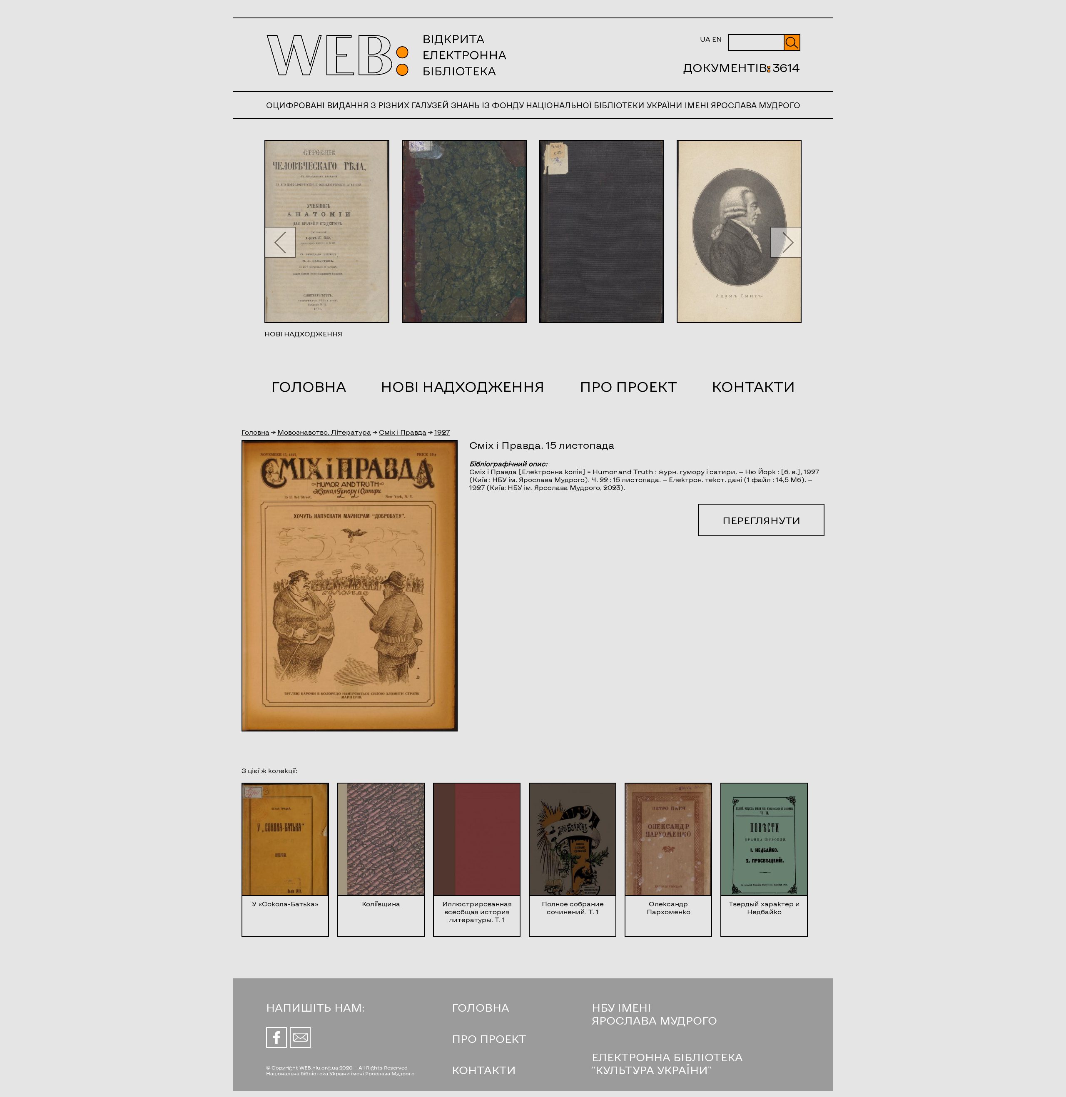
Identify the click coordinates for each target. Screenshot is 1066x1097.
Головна (308, 386)
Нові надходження (463, 386)
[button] (280, 242)
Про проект (628, 386)
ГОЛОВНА (480, 1007)
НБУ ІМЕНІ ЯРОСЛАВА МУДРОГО (654, 1014)
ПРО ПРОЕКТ (489, 1038)
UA (705, 39)
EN (717, 39)
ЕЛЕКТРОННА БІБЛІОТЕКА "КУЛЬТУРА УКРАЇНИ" (667, 1063)
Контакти (753, 386)
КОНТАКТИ (484, 1069)
